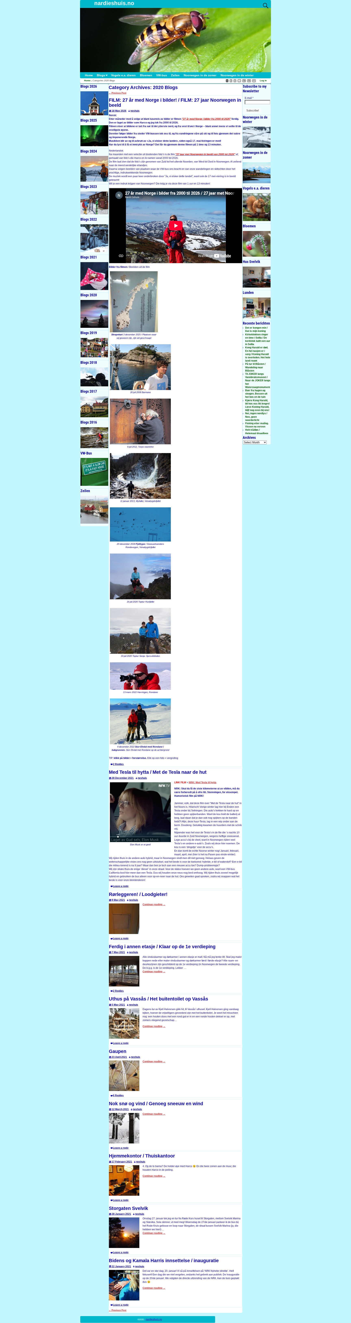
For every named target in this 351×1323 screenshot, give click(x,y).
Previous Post (117, 93)
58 (244, 81)
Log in (263, 80)
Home (89, 75)
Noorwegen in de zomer (200, 75)
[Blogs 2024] (94, 168)
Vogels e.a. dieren (123, 75)
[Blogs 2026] (94, 103)
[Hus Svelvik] (257, 277)
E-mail (249, 98)
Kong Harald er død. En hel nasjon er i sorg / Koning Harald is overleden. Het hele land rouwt (257, 354)
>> (254, 81)
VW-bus (161, 75)
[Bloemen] (257, 244)
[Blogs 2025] (94, 135)
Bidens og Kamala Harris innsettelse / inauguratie (164, 1260)
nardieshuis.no (114, 3)
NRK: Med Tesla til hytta (202, 782)
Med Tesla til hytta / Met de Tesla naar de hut (158, 772)
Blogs (101, 75)
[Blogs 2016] (94, 437)
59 (249, 81)
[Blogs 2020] (94, 314)
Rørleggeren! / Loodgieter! (138, 894)
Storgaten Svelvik (128, 1208)
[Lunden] (257, 308)
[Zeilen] (94, 510)
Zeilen (175, 75)
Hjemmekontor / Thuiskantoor (142, 1155)
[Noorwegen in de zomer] (257, 172)
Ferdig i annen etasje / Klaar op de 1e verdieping (162, 946)
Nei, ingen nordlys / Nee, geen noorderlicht (256, 416)
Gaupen (117, 1051)
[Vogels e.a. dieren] (257, 207)
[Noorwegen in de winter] (257, 137)
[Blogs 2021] (94, 276)
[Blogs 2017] (94, 406)
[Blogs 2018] (94, 376)
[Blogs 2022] (94, 238)
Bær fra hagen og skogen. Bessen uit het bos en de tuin (256, 393)
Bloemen (146, 75)
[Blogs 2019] (94, 347)
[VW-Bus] (94, 472)
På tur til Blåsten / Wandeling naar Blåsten (255, 367)
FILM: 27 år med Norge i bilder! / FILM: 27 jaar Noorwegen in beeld (175, 103)
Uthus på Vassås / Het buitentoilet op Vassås (158, 999)
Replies (118, 764)
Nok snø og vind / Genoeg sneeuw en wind (156, 1103)
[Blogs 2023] (94, 203)
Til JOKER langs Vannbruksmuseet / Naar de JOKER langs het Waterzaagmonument (257, 381)
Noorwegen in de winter (237, 75)
